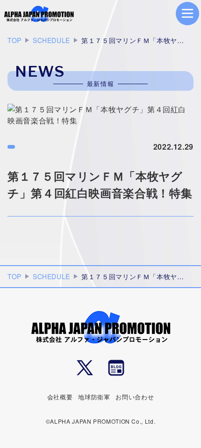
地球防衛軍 (94, 396)
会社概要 (60, 396)
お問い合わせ (134, 396)
